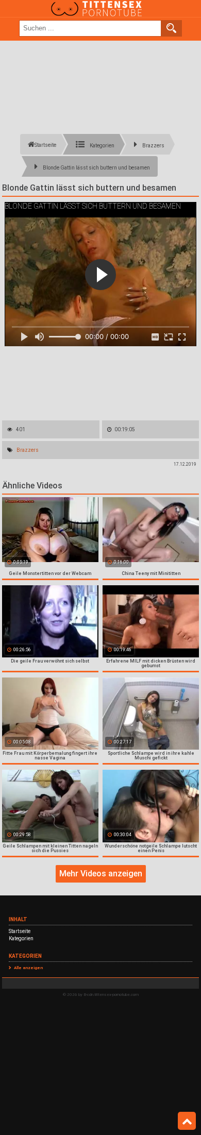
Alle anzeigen (28, 967)
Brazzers (27, 450)
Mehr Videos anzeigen (100, 873)
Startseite (19, 931)
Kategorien (21, 938)
